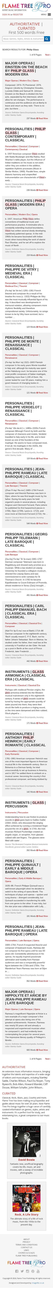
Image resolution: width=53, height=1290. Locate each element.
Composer (34, 146)
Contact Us (26, 1247)
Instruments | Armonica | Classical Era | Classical (25, 675)
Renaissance (11, 358)
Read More (43, 118)
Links (26, 1250)
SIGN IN (6, 14)
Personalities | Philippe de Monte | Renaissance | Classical (23, 343)
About (26, 1239)
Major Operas (11, 80)
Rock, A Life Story (26, 1214)
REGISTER (18, 14)
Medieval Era (11, 286)
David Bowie (26, 1159)
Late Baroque (11, 486)
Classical (23, 146)
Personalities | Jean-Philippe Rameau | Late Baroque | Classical (26, 473)
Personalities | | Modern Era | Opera (25, 204)
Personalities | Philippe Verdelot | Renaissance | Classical (23, 408)
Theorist (23, 286)
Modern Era (25, 80)
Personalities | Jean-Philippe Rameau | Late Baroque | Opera (26, 930)
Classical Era (35, 623)
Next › (48, 55)
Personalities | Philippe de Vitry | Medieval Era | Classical (21, 271)
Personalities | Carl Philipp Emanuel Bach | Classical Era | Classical (26, 611)
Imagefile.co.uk (38, 1283)
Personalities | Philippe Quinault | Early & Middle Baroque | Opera (22, 866)
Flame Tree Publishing (26, 1255)
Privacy (26, 1242)
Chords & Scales (26, 1252)
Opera (35, 80)
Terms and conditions (27, 1244)
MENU (43, 14)
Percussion (23, 812)
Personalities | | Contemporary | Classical (25, 134)
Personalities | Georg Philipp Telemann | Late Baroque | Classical (26, 539)
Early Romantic (12, 754)
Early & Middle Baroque (30, 878)
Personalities (11, 146)
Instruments (10, 685)
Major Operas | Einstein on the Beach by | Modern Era (26, 68)
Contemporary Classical (16, 149)
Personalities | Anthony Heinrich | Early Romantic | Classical (25, 739)
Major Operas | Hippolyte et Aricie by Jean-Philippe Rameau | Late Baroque (26, 997)
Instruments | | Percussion (25, 804)
